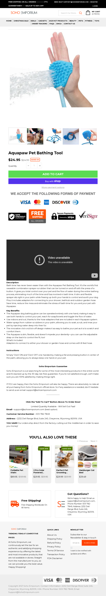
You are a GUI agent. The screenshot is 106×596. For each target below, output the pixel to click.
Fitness (88, 21)
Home (9, 21)
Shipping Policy (54, 539)
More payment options (53, 187)
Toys (96, 21)
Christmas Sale (21, 21)
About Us (51, 535)
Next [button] (94, 137)
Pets (81, 21)
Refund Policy (54, 542)
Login (95, 6)
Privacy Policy (53, 546)
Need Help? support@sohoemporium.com (71, 2)
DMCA (59, 24)
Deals (33, 21)
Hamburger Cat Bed (86, 471)
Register (94, 2)
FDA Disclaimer (54, 558)
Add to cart (53, 174)
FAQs (52, 24)
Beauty (73, 21)
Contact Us (69, 24)
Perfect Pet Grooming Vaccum (62, 471)
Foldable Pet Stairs (17, 471)
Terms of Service (55, 550)
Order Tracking (39, 24)
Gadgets (42, 21)
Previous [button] (11, 137)
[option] (53, 70)
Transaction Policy (56, 554)
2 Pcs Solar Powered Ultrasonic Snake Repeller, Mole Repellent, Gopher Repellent (41, 471)
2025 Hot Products (58, 21)
